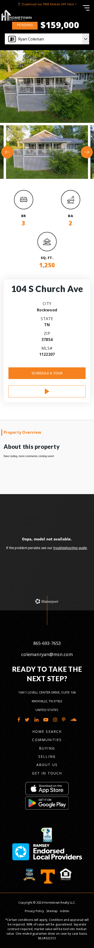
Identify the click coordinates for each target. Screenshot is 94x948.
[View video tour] (47, 391)
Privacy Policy (34, 911)
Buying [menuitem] (47, 748)
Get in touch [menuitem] (47, 773)
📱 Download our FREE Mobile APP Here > (47, 4)
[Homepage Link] (16, 14)
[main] (47, 305)
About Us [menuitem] (47, 764)
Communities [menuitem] (47, 739)
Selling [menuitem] (47, 756)
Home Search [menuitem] (47, 731)
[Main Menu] (86, 7)
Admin (64, 911)
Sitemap (52, 911)
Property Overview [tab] (22, 432)
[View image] (47, 152)
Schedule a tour (47, 373)
